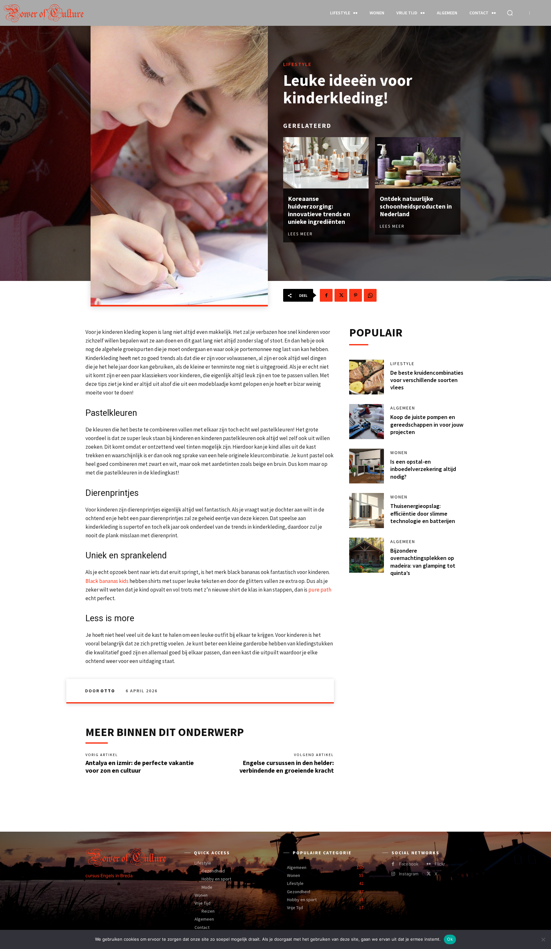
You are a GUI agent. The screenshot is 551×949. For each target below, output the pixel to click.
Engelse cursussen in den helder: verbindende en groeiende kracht (286, 766)
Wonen (399, 452)
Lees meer (300, 234)
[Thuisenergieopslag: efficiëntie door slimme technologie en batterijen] (366, 510)
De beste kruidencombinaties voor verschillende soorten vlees (426, 380)
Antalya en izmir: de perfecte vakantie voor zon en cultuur (139, 766)
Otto (107, 691)
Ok (450, 939)
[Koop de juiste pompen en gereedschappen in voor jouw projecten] (366, 421)
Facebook (408, 863)
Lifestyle (297, 64)
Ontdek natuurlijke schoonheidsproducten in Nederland (416, 206)
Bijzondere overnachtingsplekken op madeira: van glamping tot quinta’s (422, 562)
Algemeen (402, 408)
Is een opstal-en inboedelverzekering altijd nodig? (423, 469)
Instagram (408, 873)
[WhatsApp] (370, 295)
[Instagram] (393, 874)
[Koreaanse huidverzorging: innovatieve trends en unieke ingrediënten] (326, 162)
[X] (340, 295)
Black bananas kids (107, 581)
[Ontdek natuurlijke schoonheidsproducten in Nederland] (417, 162)
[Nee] (543, 939)
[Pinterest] (355, 295)
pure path (319, 589)
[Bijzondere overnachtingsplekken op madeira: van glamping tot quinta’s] (366, 555)
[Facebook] (326, 295)
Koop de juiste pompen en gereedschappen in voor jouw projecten (426, 424)
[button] (510, 13)
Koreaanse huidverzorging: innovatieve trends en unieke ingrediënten (319, 210)
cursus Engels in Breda (109, 875)
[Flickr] (429, 864)
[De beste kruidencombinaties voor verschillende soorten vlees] (366, 377)
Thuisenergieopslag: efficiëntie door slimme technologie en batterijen (422, 513)
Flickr (440, 863)
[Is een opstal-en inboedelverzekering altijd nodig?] (366, 466)
